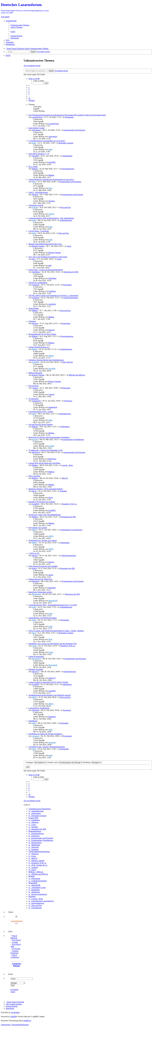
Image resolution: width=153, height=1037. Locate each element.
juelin (34, 620)
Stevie (34, 491)
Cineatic (35, 388)
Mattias (34, 349)
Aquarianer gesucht (35, 205)
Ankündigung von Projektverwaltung (42, 618)
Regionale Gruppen (65, 143)
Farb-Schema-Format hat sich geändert (43, 566)
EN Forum (16, 949)
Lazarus (15, 942)
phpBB (13, 1017)
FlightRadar (32, 721)
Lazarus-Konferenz (15, 952)
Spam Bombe (33, 308)
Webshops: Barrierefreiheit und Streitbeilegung (46, 360)
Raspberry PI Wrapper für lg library (41, 502)
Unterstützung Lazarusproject (71, 530)
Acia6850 (35, 504)
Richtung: (87, 762)
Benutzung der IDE (71, 272)
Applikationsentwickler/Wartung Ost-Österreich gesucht (49, 695)
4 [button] (28, 92)
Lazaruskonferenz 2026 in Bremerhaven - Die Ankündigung (51, 218)
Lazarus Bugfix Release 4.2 (38, 347)
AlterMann (36, 272)
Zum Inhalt (5, 17)
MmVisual (36, 452)
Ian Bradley (15, 1012)
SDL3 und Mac (34, 476)
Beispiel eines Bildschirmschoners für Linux (45, 244)
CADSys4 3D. (34, 553)
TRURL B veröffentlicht (37, 283)
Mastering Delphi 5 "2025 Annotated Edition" (45, 489)
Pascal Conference (15, 956)
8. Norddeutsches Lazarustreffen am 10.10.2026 (46, 141)
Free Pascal (16, 940)
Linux (69, 246)
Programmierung (67, 169)
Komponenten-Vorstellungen (73, 439)
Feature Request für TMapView (40, 579)
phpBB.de (27, 1021)
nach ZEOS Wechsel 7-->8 (38, 154)
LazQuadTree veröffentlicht (38, 708)
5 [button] (28, 94)
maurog (35, 555)
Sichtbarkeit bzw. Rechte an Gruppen (42, 540)
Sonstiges (63, 491)
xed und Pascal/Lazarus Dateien (40, 424)
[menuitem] (20, 25)
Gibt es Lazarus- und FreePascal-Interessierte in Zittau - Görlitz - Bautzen (56, 631)
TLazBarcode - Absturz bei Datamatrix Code (45, 450)
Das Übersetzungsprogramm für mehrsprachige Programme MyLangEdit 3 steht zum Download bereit (67, 115)
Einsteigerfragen (69, 672)
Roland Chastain (38, 246)
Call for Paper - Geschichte (38, 231)
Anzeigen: (30, 762)
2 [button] (28, 88)
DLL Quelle (33, 167)
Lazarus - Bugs (67, 465)
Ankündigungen (66, 220)
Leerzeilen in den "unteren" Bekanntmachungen (46, 747)
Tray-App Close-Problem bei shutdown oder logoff (47, 257)
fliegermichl (36, 594)
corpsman (35, 736)
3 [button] (28, 90)
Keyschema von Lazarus (37, 528)
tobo (33, 259)
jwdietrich (35, 285)
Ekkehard (35, 581)
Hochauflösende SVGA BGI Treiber (42, 334)
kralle (34, 143)
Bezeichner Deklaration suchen (40, 592)
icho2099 (35, 156)
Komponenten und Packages (74, 130)
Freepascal (68, 401)
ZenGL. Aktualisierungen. (38, 192)
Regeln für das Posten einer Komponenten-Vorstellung (49, 437)
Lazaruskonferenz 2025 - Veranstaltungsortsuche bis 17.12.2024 (52, 605)
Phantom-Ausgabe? (35, 669)
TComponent (33, 399)
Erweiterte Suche (14, 991)
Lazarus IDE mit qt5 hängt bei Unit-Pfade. (44, 463)
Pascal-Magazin (14, 937)
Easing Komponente (36, 656)
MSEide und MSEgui (77, 375)
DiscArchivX (33, 386)
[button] (33, 79)
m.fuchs (35, 207)
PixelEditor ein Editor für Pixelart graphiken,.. (45, 734)
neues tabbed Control (36, 128)
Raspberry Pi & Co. (69, 504)
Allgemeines (65, 427)
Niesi (34, 182)
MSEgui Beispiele (35, 373)
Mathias (35, 169)
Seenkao (35, 195)
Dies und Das (65, 207)
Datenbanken (67, 156)
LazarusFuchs (37, 117)
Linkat (34, 646)
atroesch (35, 323)
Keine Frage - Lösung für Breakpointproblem (45, 270)
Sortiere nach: (53, 762)
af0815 (34, 530)
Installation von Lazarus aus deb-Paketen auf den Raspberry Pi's (52, 644)
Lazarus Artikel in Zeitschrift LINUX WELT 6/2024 (48, 682)
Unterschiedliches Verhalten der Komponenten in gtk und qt (51, 179)
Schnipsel (32, 321)
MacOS (65, 478)
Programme (69, 117)
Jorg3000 (35, 362)
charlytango (36, 130)
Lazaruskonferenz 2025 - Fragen (40, 412)
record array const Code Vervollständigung (44, 515)
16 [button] (29, 98)
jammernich (36, 401)
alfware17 (35, 672)
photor (34, 568)
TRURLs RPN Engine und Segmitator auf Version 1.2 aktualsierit (53, 295)
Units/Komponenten (70, 298)
